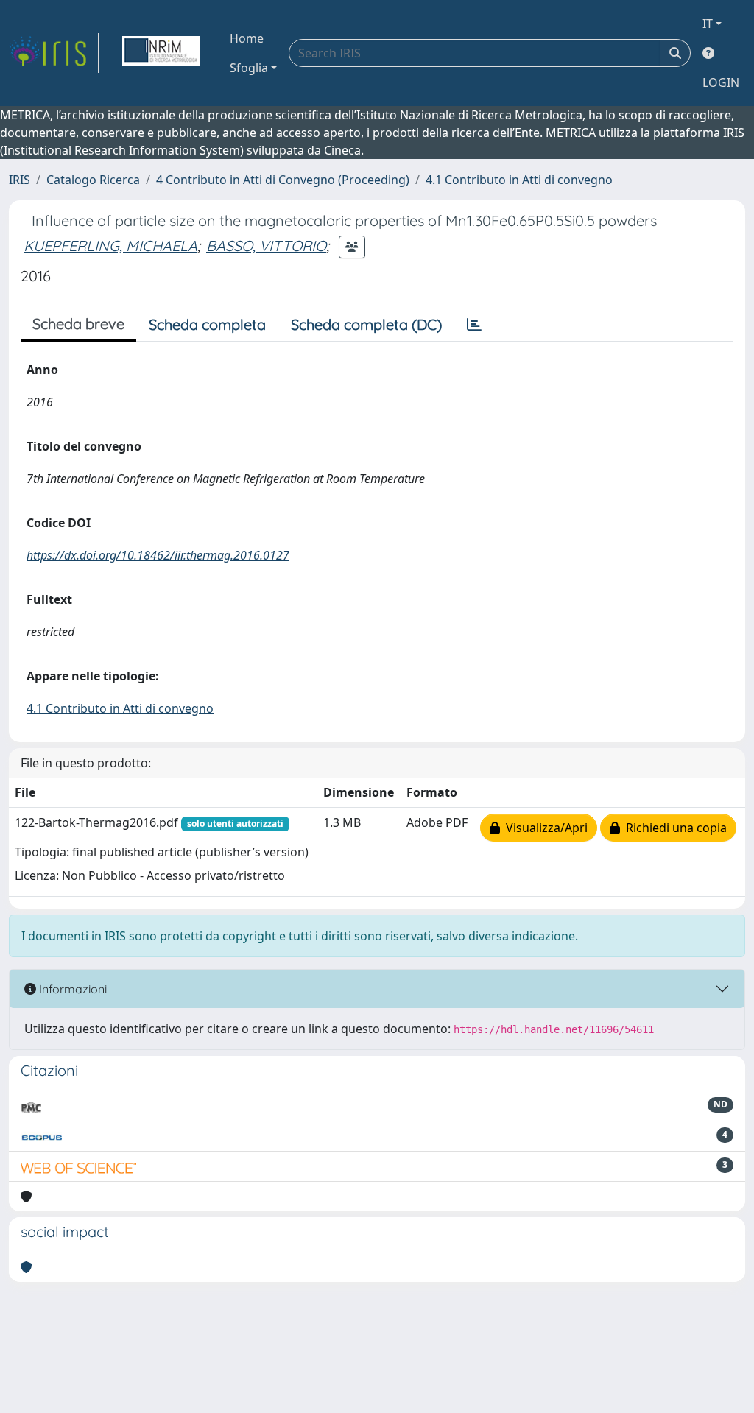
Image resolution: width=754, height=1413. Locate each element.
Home (247, 38)
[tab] (474, 324)
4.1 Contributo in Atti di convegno (519, 180)
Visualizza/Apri (544, 828)
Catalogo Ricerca (93, 180)
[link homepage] (54, 53)
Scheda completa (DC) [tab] (366, 324)
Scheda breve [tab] (78, 323)
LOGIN (720, 82)
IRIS (19, 180)
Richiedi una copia (673, 828)
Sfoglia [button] (249, 68)
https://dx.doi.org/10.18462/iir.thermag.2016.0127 (158, 555)
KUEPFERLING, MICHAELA (110, 245)
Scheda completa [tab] (207, 324)
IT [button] (707, 23)
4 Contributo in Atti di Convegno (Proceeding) (282, 180)
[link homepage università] (161, 53)
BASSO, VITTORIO (266, 245)
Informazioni (71, 989)
